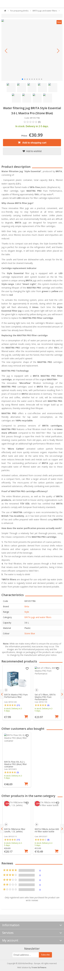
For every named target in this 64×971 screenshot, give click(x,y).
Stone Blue (29, 633)
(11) (18, 839)
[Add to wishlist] (27, 668)
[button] (6, 51)
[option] (16, 692)
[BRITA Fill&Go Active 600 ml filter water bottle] (47, 813)
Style (26, 611)
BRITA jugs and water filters (37, 617)
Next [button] (62, 694)
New (59, 22)
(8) (48, 839)
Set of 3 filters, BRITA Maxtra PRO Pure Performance (45, 697)
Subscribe (45, 955)
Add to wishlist (34, 151)
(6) (48, 705)
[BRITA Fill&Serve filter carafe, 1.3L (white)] (16, 813)
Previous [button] (2, 694)
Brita (26, 606)
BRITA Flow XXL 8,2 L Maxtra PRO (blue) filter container (15, 764)
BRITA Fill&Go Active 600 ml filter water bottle (47, 830)
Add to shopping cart (34, 142)
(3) (18, 772)
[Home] (5, 11)
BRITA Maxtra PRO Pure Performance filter (16, 695)
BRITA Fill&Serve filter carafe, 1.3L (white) (14, 830)
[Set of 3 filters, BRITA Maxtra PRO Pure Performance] (47, 679)
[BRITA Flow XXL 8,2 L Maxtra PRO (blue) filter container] (16, 746)
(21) (18, 705)
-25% (7, 803)
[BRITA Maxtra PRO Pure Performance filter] (16, 679)
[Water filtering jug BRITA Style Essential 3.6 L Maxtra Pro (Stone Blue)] (32, 50)
